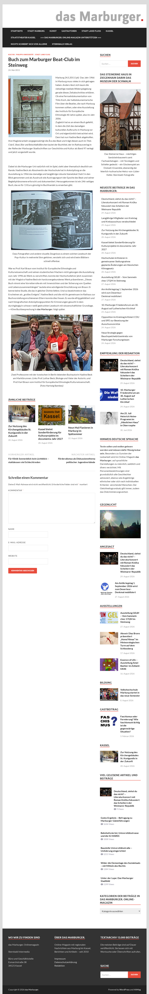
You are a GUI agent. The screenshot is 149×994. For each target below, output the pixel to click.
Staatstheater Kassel (23, 37)
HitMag (137, 989)
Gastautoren (69, 31)
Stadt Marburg (36, 31)
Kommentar (15, 490)
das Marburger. (32, 989)
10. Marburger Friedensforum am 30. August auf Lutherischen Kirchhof (129, 395)
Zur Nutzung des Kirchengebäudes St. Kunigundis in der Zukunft (19, 431)
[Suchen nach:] (120, 63)
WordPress (124, 989)
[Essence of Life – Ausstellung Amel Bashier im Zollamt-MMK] (109, 660)
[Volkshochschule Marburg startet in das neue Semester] (109, 690)
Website (12, 556)
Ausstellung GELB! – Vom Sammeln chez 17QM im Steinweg (129, 617)
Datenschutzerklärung (65, 962)
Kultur (11, 55)
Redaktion (59, 965)
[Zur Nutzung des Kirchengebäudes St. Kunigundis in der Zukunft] (21, 414)
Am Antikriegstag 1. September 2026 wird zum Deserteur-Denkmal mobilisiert (119, 292)
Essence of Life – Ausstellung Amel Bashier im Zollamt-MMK (130, 664)
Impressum (60, 958)
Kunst (53, 31)
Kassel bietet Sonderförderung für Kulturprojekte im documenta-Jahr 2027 (50, 434)
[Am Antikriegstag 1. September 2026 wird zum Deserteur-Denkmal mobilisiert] (106, 583)
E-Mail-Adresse (17, 542)
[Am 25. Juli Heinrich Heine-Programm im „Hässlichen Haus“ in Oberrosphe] (109, 413)
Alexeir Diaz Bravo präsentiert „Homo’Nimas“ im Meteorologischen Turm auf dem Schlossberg (130, 641)
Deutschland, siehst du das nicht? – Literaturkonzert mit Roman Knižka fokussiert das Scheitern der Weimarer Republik (130, 369)
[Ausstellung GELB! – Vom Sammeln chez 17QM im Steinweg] (109, 613)
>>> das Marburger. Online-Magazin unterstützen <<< (70, 37)
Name (11, 529)
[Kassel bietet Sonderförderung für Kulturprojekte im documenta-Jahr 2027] (51, 416)
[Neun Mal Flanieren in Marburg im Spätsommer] (81, 415)
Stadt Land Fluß (91, 31)
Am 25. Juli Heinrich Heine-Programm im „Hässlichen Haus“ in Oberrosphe (129, 419)
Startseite (17, 31)
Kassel (109, 31)
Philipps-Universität (25, 55)
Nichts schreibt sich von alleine (29, 44)
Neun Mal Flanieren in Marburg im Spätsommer (80, 431)
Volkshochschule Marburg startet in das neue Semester (130, 692)
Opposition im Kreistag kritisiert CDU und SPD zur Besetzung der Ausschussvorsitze (120, 320)
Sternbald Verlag (62, 44)
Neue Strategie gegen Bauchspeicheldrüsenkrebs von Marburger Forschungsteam (117, 336)
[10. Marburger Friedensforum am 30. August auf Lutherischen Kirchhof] (109, 390)
